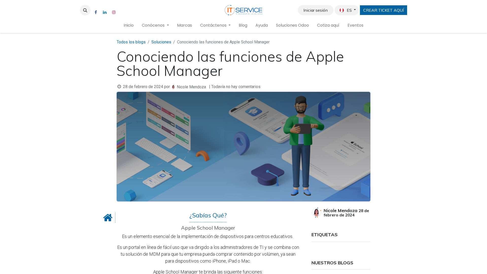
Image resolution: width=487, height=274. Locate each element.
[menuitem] (128, 25)
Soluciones (161, 42)
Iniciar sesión (315, 10)
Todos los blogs (131, 42)
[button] (85, 10)
